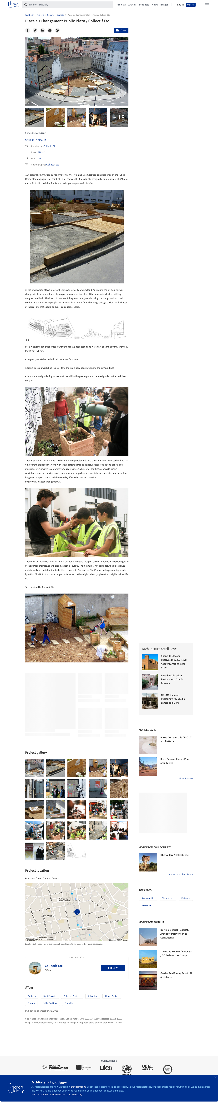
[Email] (49, 30)
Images (164, 4)
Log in (180, 4)
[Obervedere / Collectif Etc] (148, 862)
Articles (132, 4)
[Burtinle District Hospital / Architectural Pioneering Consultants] (148, 937)
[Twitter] (35, 30)
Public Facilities (49, 1003)
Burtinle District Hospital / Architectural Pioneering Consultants (174, 933)
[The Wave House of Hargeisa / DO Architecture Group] (148, 959)
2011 (39, 158)
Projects (121, 4)
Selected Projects (72, 996)
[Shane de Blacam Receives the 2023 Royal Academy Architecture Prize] (150, 662)
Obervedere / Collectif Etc (174, 855)
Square (29, 140)
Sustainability (148, 898)
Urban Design (111, 996)
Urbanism (92, 996)
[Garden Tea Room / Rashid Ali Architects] (148, 980)
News (155, 4)
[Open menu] (207, 4)
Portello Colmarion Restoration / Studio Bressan (172, 679)
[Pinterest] (57, 30)
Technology (168, 898)
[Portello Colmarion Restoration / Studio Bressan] (150, 682)
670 (39, 152)
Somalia (41, 140)
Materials (185, 898)
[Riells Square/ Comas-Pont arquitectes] (148, 766)
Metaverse (146, 905)
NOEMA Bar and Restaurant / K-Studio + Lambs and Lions (174, 699)
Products (144, 4)
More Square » (186, 778)
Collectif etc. (53, 164)
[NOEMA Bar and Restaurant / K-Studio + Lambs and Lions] (150, 701)
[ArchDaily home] (13, 4)
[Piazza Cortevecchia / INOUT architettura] (148, 745)
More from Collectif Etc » (181, 874)
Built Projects (49, 996)
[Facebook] (27, 30)
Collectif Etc (49, 146)
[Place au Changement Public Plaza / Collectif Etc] (34, 768)
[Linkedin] (42, 30)
